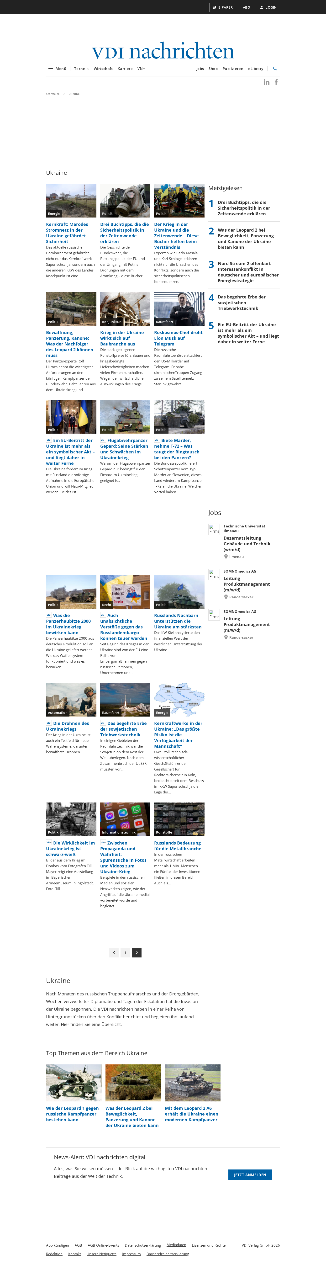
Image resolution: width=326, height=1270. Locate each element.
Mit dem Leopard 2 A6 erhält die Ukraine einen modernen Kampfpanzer (191, 1113)
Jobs (200, 68)
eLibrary (255, 68)
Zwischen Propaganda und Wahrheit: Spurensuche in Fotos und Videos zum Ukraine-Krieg (123, 857)
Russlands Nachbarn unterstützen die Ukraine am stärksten (178, 621)
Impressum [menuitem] (131, 1253)
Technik (81, 68)
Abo (246, 7)
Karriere (125, 68)
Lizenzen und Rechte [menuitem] (209, 1245)
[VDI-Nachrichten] (163, 51)
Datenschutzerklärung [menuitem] (143, 1245)
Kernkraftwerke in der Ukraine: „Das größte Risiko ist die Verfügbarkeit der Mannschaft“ (178, 734)
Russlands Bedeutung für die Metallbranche (177, 845)
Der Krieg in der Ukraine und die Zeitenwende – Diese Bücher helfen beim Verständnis (176, 235)
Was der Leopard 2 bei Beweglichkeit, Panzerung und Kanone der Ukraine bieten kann (246, 238)
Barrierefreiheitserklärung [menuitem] (168, 1253)
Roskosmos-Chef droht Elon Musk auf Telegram (178, 338)
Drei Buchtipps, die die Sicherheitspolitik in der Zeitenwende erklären (124, 232)
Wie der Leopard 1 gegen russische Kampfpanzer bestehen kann (72, 1113)
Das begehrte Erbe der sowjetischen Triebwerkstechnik (123, 729)
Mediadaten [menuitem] (176, 1244)
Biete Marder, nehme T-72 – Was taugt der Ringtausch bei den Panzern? (177, 448)
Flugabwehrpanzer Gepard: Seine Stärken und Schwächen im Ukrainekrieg (124, 448)
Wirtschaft (103, 68)
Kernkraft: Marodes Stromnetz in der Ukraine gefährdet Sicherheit (67, 232)
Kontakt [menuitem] (74, 1253)
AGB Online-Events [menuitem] (103, 1245)
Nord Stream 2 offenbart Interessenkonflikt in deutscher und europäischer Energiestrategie (248, 271)
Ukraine (74, 94)
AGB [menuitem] (78, 1245)
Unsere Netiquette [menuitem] (101, 1253)
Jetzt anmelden (250, 1174)
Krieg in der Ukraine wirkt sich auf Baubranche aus (122, 338)
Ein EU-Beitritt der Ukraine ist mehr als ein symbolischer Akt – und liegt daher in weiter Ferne (70, 451)
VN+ (141, 68)
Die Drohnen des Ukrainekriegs (67, 726)
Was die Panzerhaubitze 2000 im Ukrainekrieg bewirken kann (68, 623)
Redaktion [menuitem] (54, 1253)
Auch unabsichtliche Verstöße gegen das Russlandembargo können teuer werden (123, 626)
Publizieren (233, 68)
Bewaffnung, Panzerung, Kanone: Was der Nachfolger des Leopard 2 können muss (69, 343)
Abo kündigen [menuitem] (57, 1245)
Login (271, 7)
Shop (213, 68)
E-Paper (225, 7)
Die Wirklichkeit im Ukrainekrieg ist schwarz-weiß (70, 848)
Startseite (53, 94)
